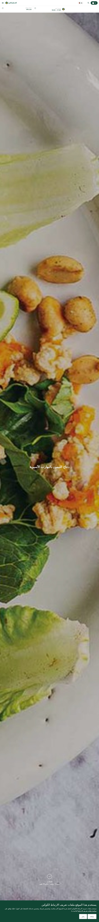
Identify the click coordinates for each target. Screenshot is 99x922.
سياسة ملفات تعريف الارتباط (87, 911)
